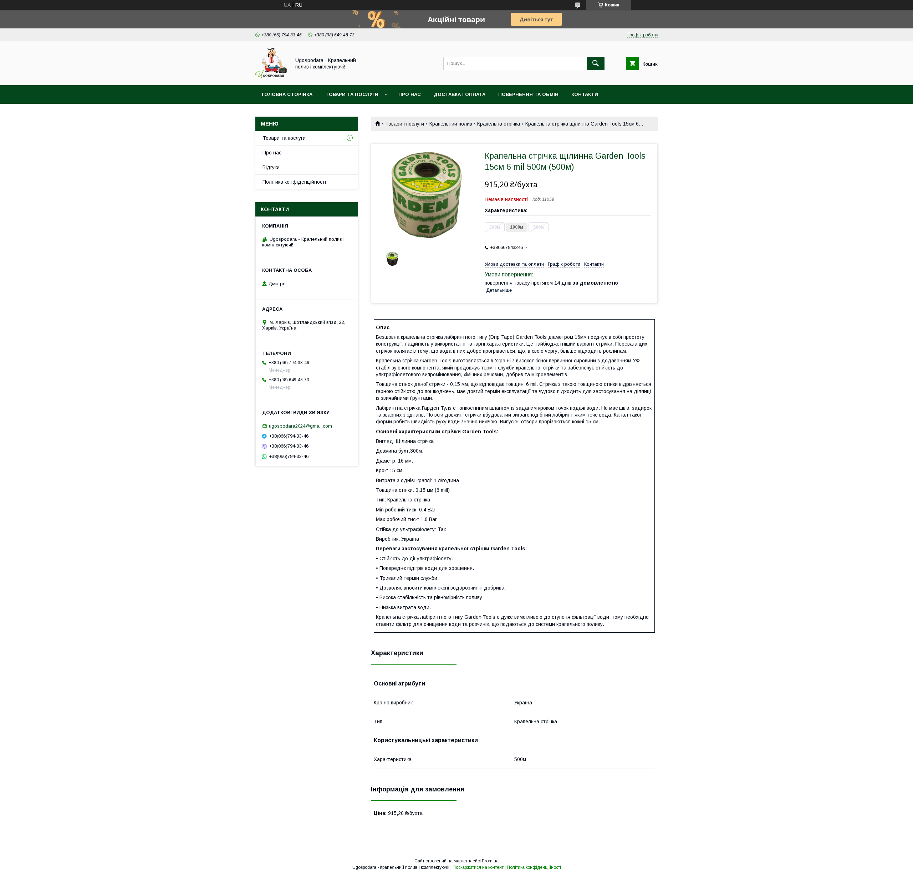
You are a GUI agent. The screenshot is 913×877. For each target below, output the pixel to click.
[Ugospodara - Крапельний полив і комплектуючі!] (271, 76)
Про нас (409, 94)
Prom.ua (490, 860)
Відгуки (271, 167)
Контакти (584, 94)
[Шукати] (596, 63)
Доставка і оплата (459, 94)
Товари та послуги (351, 94)
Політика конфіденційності (294, 182)
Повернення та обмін (528, 94)
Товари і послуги (404, 124)
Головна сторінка (287, 94)
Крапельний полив (450, 124)
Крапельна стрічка (498, 124)
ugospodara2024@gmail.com (300, 426)
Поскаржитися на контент (478, 867)
